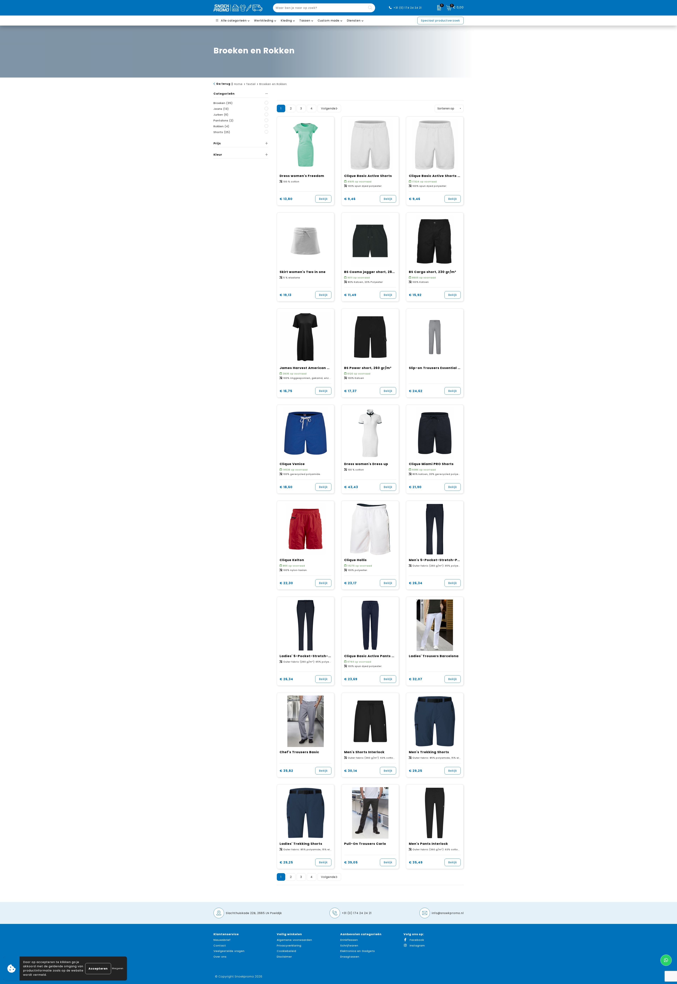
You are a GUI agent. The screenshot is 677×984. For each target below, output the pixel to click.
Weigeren (117, 968)
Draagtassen (349, 956)
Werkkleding (263, 21)
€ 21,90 (415, 487)
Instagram (417, 945)
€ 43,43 (351, 487)
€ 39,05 (351, 862)
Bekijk (323, 199)
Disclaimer (284, 956)
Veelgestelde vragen (229, 951)
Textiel (251, 84)
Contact (220, 945)
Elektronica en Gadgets (357, 951)
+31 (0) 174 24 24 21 (408, 8)
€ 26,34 (415, 583)
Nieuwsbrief (222, 940)
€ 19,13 (285, 295)
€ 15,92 (415, 295)
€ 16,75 (286, 391)
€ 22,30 (286, 583)
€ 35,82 (286, 771)
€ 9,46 (350, 199)
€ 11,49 (350, 295)
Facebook (416, 940)
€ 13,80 (286, 199)
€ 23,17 (350, 583)
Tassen (304, 21)
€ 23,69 (350, 679)
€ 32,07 (415, 679)
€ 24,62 (415, 391)
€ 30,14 (350, 771)
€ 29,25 (415, 771)
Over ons (220, 956)
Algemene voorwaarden (294, 940)
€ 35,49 (416, 862)
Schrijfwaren (349, 945)
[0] (438, 7)
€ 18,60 (286, 487)
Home (238, 84)
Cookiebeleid (286, 951)
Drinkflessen (349, 940)
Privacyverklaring (289, 945)
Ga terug (223, 84)
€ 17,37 (350, 391)
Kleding (286, 21)
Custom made (328, 21)
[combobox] (320, 7)
